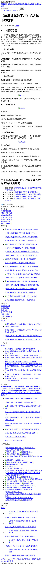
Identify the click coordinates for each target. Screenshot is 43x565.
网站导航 (10, 561)
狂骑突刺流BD (6, 211)
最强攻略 (17, 4)
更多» (3, 320)
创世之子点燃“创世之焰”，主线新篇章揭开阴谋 (21, 355)
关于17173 (4, 559)
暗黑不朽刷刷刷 (6, 219)
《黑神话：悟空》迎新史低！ (11, 388)
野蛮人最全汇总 (6, 223)
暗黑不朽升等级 (6, 312)
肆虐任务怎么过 (6, 217)
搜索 (21, 8)
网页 (4, 204)
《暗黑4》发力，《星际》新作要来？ (14, 393)
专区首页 (4, 4)
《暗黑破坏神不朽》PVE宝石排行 (26, 196)
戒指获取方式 (5, 221)
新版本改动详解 (6, 215)
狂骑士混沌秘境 (6, 213)
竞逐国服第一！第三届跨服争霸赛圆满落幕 (20, 349)
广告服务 (20, 559)
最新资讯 (11, 4)
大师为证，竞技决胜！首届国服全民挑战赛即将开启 (23, 364)
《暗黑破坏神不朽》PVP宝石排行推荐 (27, 194)
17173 (3, 10)
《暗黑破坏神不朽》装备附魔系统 (26, 192)
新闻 (11, 204)
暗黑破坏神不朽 (10, 10)
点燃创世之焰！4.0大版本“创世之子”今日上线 (21, 362)
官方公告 (24, 4)
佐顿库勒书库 (5, 306)
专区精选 (31, 4)
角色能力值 (5, 308)
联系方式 (35, 559)
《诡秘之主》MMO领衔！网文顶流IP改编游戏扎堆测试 (20, 391)
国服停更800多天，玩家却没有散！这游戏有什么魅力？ (20, 386)
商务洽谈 (27, 559)
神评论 (17, 26)
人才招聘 (12, 559)
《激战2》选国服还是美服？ (32, 388)
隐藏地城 (4, 310)
